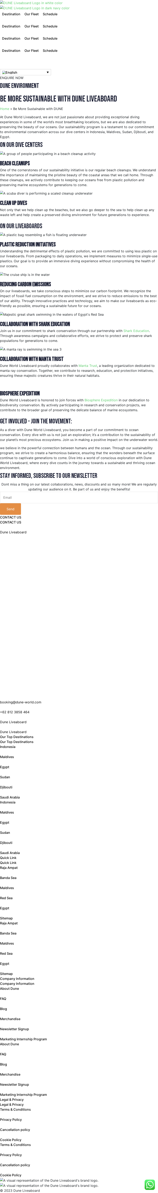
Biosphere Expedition (101, 400)
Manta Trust (88, 366)
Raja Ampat (9, 868)
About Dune (9, 988)
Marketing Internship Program (23, 1039)
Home (4, 109)
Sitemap (6, 918)
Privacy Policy (11, 1119)
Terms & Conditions (15, 1109)
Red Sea (6, 898)
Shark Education (136, 331)
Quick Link (8, 858)
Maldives (7, 757)
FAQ (3, 999)
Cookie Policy (10, 1140)
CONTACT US (10, 517)
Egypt (4, 767)
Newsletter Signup (14, 1029)
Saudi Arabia (10, 797)
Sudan (5, 777)
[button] (11, 14)
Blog (3, 1009)
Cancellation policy (15, 1130)
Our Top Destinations (17, 737)
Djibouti (6, 787)
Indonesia (7, 747)
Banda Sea (8, 878)
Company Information (17, 979)
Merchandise (10, 1019)
